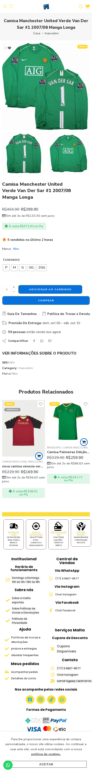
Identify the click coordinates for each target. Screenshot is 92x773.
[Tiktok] (51, 699)
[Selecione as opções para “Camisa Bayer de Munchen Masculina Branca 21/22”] (84, 456)
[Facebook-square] (30, 699)
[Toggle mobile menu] (5, 6)
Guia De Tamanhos (21, 314)
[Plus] (14, 287)
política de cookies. (46, 754)
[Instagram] (40, 699)
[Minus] (14, 291)
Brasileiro (9, 447)
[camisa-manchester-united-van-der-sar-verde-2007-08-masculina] (46, 86)
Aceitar (46, 764)
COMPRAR (46, 300)
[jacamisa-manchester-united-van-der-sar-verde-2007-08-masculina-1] (68, 153)
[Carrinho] (87, 6)
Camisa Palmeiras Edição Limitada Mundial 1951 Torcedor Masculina (23, 452)
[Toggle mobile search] (11, 6)
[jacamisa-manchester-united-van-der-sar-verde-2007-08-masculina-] (23, 153)
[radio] (6, 267)
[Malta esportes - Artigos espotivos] (46, 6)
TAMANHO (11, 260)
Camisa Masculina (30, 447)
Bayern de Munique (60, 461)
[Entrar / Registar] (80, 6)
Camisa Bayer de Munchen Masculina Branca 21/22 (68, 466)
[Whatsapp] (62, 699)
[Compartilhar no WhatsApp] (42, 341)
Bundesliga (83, 461)
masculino (52, 33)
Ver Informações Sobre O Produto (39, 353)
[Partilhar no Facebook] (34, 340)
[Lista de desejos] (7, 48)
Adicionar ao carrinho (50, 289)
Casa (36, 33)
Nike (16, 249)
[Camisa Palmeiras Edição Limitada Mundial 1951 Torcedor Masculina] (23, 421)
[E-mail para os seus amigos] (50, 341)
